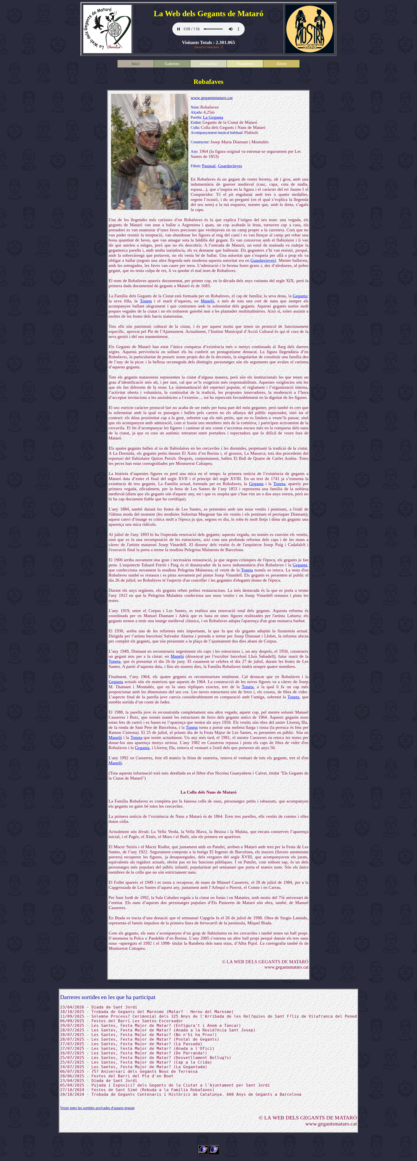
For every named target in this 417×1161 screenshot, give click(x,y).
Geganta (300, 295)
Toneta (146, 301)
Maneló (207, 301)
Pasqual (208, 165)
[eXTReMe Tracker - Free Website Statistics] (214, 1153)
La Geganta (213, 117)
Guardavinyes (230, 165)
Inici (135, 63)
